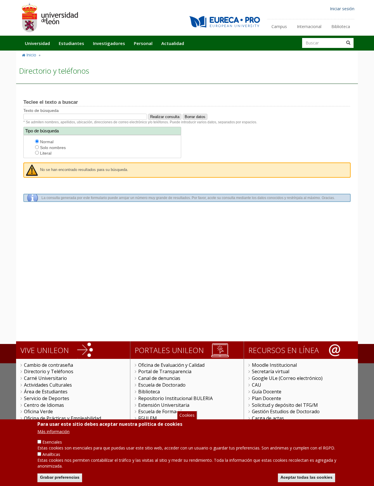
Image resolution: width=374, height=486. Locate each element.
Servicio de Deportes (46, 398)
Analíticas (51, 454)
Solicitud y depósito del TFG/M (285, 405)
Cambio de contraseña (48, 365)
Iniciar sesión (342, 8)
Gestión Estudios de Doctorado (286, 411)
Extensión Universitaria (163, 405)
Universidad (37, 43)
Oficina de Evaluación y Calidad (171, 365)
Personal (143, 43)
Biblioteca (340, 26)
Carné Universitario (45, 378)
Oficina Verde (38, 411)
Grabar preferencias (59, 477)
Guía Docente (266, 391)
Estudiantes (71, 43)
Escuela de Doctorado (162, 385)
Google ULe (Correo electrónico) (287, 378)
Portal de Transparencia (164, 371)
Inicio (31, 55)
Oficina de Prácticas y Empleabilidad (62, 418)
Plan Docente (266, 398)
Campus (279, 26)
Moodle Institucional (274, 365)
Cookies (187, 415)
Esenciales (52, 442)
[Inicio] (49, 17)
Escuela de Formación (161, 411)
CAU (256, 385)
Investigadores (109, 43)
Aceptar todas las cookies (306, 477)
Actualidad (172, 43)
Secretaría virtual (270, 371)
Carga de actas (268, 418)
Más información (53, 431)
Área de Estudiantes (45, 391)
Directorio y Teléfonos (48, 371)
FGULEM (147, 418)
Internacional (309, 26)
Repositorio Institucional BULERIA (175, 398)
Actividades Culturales (48, 385)
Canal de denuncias (159, 378)
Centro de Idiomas (44, 405)
